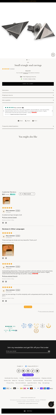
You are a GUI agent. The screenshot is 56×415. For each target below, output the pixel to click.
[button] (5, 69)
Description (5, 90)
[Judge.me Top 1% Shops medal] (48, 325)
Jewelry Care (7, 380)
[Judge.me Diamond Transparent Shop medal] (24, 325)
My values (21, 380)
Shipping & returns (7, 95)
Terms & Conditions (21, 382)
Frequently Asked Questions (10, 126)
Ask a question (6, 100)
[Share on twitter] (6, 223)
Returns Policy (48, 380)
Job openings (46, 382)
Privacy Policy (10, 382)
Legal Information (32, 382)
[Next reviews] (53, 111)
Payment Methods (38, 380)
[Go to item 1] (6, 200)
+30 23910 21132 (21, 403)
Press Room (28, 380)
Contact (21, 378)
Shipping (25, 72)
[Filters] (20, 194)
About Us (14, 380)
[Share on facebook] (3, 223)
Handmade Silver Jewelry (11, 378)
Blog (39, 382)
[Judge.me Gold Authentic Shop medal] (36, 325)
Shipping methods (46, 378)
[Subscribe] (49, 351)
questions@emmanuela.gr (32, 403)
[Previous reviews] (3, 111)
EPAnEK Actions (28, 385)
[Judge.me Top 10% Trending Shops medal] (36, 330)
